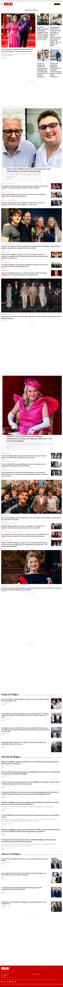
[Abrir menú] (2, 4)
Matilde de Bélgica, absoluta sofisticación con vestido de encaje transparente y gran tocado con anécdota (30, 762)
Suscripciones (5, 974)
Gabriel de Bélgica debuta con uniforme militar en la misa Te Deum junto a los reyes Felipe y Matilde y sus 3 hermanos (24, 456)
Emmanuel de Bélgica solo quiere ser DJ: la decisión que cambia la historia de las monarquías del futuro (23, 195)
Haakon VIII (37, 0)
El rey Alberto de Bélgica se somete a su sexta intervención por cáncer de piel (24, 859)
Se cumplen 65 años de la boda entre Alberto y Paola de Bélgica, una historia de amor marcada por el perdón (23, 874)
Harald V (42, 0)
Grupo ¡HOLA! (36, 974)
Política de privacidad (37, 984)
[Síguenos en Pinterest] (16, 981)
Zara (46, 0)
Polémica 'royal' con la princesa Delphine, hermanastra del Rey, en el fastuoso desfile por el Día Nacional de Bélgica (29, 438)
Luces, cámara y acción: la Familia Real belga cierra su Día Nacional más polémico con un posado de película (31, 317)
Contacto (3, 977)
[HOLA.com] (8, 4)
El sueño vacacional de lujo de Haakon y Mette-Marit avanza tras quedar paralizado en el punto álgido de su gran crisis (23, 203)
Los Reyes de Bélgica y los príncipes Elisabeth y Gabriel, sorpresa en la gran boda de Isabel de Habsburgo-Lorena (24, 265)
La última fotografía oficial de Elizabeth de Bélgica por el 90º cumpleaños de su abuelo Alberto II (21, 888)
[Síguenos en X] (7, 981)
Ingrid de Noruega (23, 0)
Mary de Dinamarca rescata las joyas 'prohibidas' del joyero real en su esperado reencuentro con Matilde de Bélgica (30, 773)
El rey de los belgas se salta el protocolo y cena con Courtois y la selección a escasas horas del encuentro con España (31, 518)
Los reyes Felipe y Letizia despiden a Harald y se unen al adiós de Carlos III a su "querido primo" (25, 700)
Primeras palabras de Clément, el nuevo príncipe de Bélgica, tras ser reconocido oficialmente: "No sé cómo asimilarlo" (43, 70)
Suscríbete (57, 4)
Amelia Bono (51, 0)
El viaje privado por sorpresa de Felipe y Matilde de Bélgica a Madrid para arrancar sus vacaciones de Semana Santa (28, 840)
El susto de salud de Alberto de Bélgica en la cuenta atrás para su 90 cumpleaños (23, 903)
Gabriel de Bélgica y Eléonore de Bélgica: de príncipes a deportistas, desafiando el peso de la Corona (23, 743)
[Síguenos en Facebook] (5, 981)
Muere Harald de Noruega (13, 0)
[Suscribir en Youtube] (13, 981)
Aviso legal (5, 984)
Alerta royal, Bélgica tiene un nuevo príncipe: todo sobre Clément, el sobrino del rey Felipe (29, 169)
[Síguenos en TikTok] (10, 981)
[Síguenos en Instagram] (2, 981)
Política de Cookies (19, 984)
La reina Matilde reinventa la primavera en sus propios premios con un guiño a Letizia (30, 816)
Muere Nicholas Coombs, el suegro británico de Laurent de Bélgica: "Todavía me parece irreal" (17, 50)
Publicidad (4, 975)
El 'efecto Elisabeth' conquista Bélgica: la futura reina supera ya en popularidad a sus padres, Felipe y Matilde (23, 465)
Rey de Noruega (31, 0)
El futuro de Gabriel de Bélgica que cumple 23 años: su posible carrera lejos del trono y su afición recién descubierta (56, 70)
